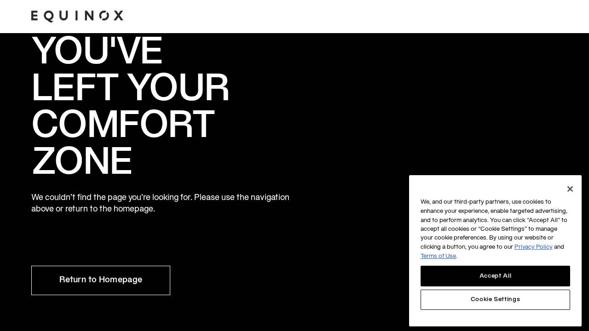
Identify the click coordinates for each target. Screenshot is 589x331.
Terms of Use (438, 257)
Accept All (495, 276)
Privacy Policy (533, 248)
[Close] (570, 189)
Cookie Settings (495, 299)
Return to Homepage (100, 280)
